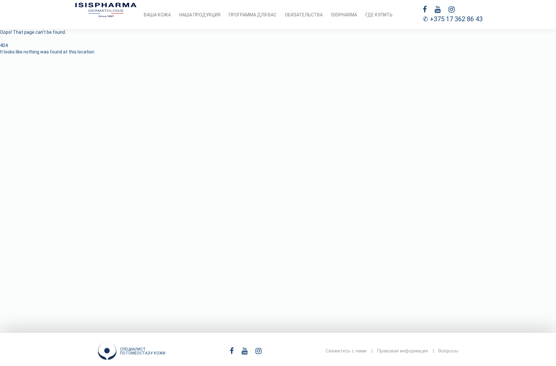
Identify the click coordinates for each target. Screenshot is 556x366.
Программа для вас (252, 14)
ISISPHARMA (344, 14)
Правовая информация (402, 351)
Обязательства (304, 14)
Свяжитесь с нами (346, 351)
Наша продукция (199, 14)
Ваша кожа (157, 14)
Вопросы (448, 351)
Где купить (379, 14)
